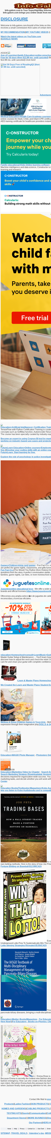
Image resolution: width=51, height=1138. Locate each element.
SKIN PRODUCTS (40, 1104)
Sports (25, 1113)
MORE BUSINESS (37, 1118)
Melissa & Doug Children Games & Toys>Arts (23, 722)
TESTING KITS (14, 1113)
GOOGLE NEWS (10, 39)
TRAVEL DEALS (19, 1133)
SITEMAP (5, 1133)
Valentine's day (36, 1133)
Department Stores (16, 1118)
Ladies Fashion (22, 1104)
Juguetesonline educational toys (17, 589)
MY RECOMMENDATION (13, 32)
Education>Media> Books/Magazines (19, 1019)
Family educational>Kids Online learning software (25, 165)
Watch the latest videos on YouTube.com (21, 36)
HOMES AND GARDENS (14, 1108)
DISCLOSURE (14, 19)
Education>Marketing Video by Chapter (20, 772)
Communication (38, 1113)
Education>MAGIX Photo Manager (18, 755)
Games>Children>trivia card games (18, 565)
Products (8, 1104)
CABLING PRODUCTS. (38, 1108)
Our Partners (35, 1123)
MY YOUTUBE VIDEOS (37, 32)
